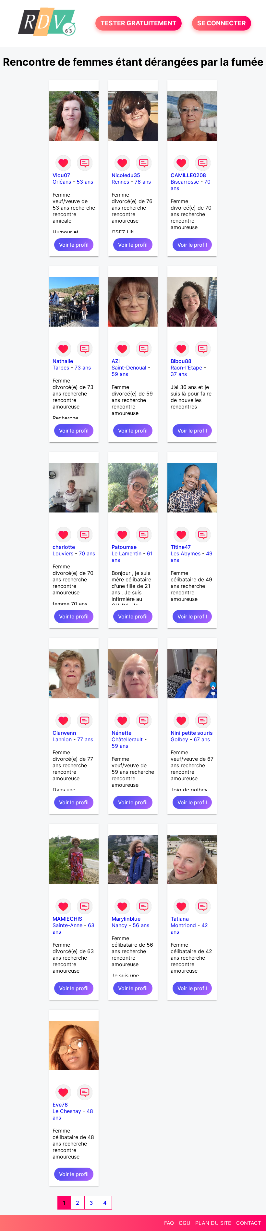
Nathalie (63, 361)
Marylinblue (126, 918)
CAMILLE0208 (188, 175)
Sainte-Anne (67, 925)
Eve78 (60, 1104)
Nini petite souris (192, 733)
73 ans (83, 367)
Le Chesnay (67, 1111)
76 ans (143, 181)
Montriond (183, 925)
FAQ (169, 1223)
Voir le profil (74, 244)
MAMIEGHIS (67, 918)
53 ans (85, 181)
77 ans (85, 739)
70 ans (87, 553)
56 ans (141, 925)
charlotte (64, 547)
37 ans (179, 374)
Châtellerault (127, 739)
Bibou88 (181, 361)
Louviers (63, 553)
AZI (116, 361)
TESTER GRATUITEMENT (138, 23)
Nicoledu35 (126, 175)
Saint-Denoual (129, 367)
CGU (184, 1223)
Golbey (179, 739)
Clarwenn (64, 733)
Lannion (62, 739)
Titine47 (181, 547)
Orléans (62, 181)
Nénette (121, 733)
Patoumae (124, 547)
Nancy (119, 925)
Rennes (120, 181)
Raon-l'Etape (186, 367)
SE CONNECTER (221, 23)
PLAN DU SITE (213, 1223)
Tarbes (61, 367)
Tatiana (180, 918)
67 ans (202, 739)
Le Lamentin (126, 553)
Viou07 (61, 175)
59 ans (120, 374)
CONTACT (248, 1223)
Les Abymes (185, 553)
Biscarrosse (185, 181)
